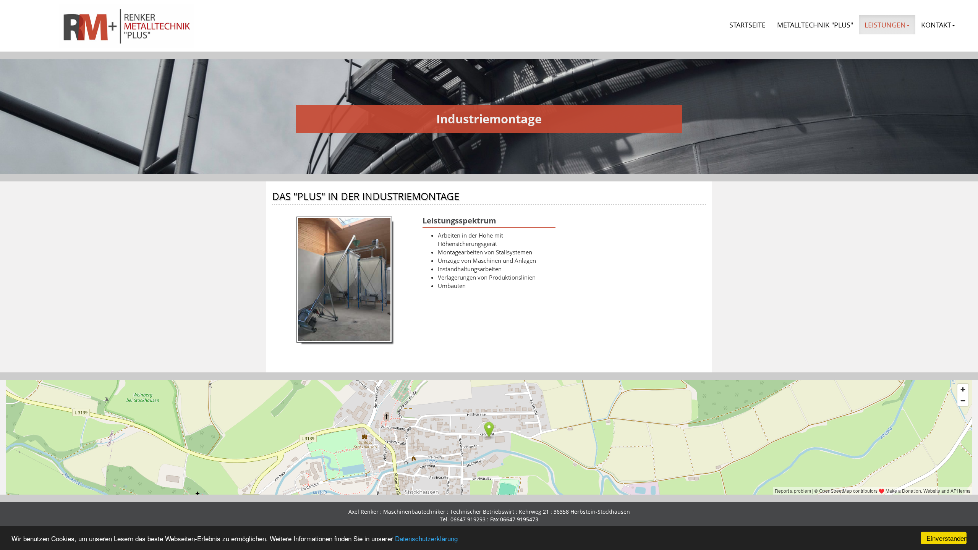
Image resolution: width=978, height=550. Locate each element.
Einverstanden (946, 538)
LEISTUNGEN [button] (885, 24)
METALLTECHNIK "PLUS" (815, 24)
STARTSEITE (747, 24)
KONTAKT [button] (936, 24)
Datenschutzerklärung (426, 538)
